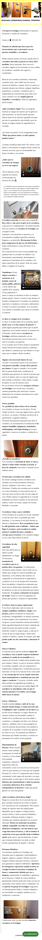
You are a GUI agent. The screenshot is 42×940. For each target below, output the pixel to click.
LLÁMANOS (30, 934)
